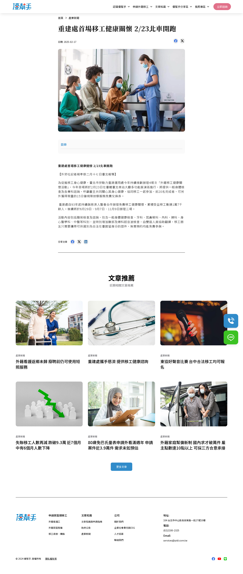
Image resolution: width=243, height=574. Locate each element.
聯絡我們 (118, 540)
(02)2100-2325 (171, 530)
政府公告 (86, 527)
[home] (22, 6)
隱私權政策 (51, 558)
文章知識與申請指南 (91, 521)
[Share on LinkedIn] (86, 243)
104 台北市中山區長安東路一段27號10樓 (184, 520)
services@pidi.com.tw (175, 540)
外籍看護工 (54, 521)
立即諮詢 (222, 7)
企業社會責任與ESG (124, 527)
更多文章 (121, 467)
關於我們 (118, 521)
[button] (121, 6)
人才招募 (118, 533)
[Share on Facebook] (176, 42)
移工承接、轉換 (57, 533)
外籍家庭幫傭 (55, 527)
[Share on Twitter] (182, 42)
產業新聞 (86, 533)
